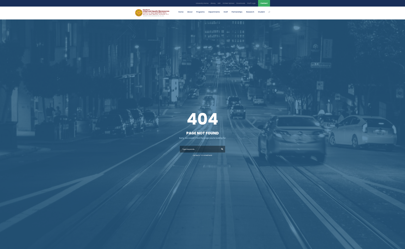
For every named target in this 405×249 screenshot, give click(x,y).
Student (261, 12)
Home (180, 12)
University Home (202, 3)
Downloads (240, 3)
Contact (264, 3)
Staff (226, 12)
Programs (200, 12)
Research (250, 12)
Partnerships (237, 12)
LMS (219, 3)
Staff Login (251, 3)
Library (213, 3)
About (189, 12)
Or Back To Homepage (202, 155)
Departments (214, 12)
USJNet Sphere (228, 3)
